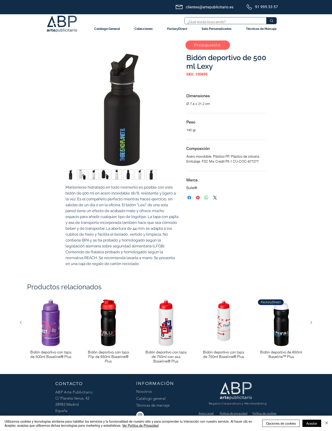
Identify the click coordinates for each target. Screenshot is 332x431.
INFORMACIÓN (155, 383)
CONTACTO (69, 383)
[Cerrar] (326, 423)
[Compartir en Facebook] (189, 197)
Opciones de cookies (281, 423)
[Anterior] (20, 322)
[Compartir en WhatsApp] (206, 197)
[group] (166, 334)
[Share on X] (215, 197)
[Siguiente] (311, 322)
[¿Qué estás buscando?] (271, 20)
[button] (143, 28)
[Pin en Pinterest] (198, 197)
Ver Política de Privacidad (140, 425)
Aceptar (311, 423)
